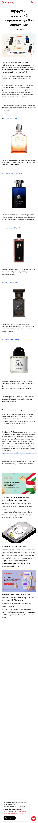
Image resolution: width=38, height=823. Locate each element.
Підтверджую (9, 818)
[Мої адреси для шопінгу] (32, 2)
